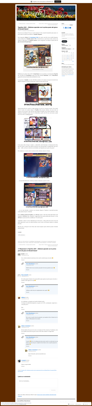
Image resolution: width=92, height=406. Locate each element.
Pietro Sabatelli (24, 275)
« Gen (63, 61)
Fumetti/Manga (31, 241)
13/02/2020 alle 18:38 (30, 265)
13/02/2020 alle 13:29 (25, 298)
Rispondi (22, 259)
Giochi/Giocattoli (37, 241)
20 (67, 58)
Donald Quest (50, 241)
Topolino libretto (36, 242)
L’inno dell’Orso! (24, 19)
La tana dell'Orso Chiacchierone (23, 400)
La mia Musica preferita (50, 19)
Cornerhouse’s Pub (34, 37)
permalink (54, 242)
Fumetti (60, 19)
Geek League (65, 19)
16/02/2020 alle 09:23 (25, 361)
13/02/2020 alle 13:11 (25, 276)
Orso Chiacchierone (30, 30)
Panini (24, 242)
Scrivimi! (70, 19)
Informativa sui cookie (22, 404)
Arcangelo (23, 360)
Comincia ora (57, 1)
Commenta (53, 390)
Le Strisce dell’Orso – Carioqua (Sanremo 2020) (26, 23)
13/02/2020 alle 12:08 (25, 255)
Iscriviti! (63, 32)
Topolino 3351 (31, 242)
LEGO (57, 19)
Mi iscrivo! (64, 41)
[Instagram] (68, 28)
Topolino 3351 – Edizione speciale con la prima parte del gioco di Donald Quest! (38, 28)
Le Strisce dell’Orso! (32, 19)
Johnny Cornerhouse (25, 325)
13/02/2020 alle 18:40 (30, 314)
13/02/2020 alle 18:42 (30, 338)
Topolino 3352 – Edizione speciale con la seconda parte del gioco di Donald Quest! (48, 24)
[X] (64, 28)
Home (19, 19)
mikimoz (23, 297)
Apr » (73, 61)
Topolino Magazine (43, 242)
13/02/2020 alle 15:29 (25, 327)
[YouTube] (70, 28)
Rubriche (38, 19)
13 (67, 56)
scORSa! (43, 19)
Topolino (26, 242)
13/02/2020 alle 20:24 (32, 351)
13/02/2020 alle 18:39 (30, 287)
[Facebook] (66, 28)
